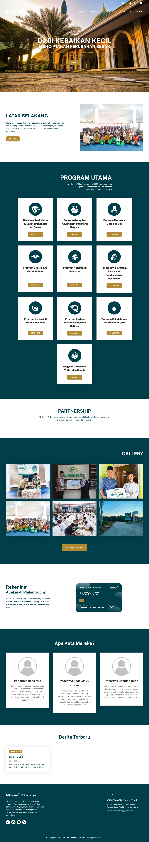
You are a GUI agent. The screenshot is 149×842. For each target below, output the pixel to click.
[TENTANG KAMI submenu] (101, 11)
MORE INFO (13, 139)
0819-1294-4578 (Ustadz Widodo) (123, 800)
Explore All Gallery (74, 547)
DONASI (74, 62)
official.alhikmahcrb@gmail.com (120, 811)
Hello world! (16, 757)
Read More (35, 234)
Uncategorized (15, 752)
